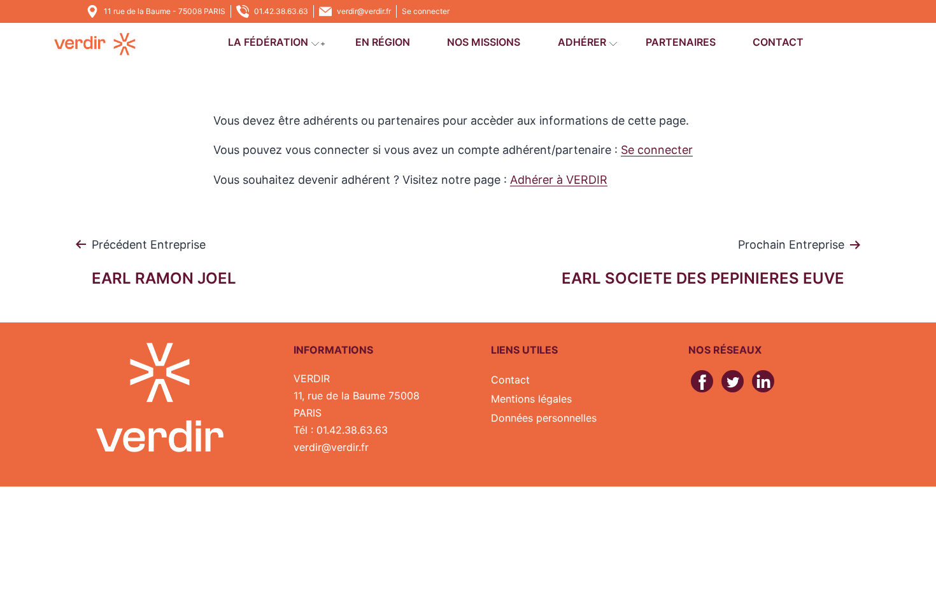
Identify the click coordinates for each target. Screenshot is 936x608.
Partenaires (681, 42)
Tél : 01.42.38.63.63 (341, 430)
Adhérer (582, 42)
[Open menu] (315, 44)
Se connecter (426, 11)
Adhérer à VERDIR (558, 179)
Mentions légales (531, 398)
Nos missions (483, 42)
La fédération (268, 42)
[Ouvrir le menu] (323, 44)
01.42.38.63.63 (281, 11)
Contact (778, 42)
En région (382, 42)
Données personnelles (544, 417)
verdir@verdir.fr (364, 11)
